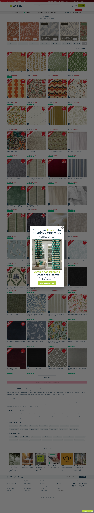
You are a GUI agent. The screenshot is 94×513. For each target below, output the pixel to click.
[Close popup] (62, 227)
